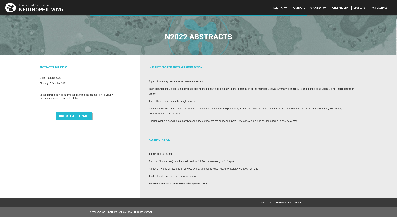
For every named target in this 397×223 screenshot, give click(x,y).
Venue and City (340, 8)
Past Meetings (379, 8)
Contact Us (265, 202)
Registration (279, 8)
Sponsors (359, 8)
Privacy (299, 202)
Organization (318, 8)
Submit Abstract (74, 116)
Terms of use (283, 202)
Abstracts (299, 8)
